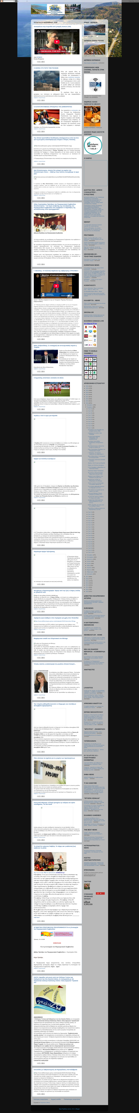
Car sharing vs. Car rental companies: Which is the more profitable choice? (93, 657)
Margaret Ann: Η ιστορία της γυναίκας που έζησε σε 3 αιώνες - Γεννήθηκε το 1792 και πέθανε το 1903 (93, 723)
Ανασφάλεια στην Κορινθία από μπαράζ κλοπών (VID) (52, 26)
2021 (87, 396)
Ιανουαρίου (90, 574)
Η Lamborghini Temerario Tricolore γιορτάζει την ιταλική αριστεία (93, 225)
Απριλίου (89, 567)
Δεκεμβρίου (90, 405)
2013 (87, 585)
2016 (87, 578)
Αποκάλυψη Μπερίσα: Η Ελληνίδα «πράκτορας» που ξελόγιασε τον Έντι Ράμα (93, 852)
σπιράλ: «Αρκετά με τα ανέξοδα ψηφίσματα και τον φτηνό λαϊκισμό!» (93, 833)
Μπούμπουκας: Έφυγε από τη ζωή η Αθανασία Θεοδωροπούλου (93, 307)
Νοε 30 (90, 408)
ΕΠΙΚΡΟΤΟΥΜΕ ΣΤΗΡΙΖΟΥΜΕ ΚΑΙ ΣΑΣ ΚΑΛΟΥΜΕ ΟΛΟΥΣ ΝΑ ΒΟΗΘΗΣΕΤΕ (94, 316)
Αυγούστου (90, 559)
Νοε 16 (90, 520)
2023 (87, 392)
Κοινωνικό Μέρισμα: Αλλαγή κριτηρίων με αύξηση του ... (95, 494)
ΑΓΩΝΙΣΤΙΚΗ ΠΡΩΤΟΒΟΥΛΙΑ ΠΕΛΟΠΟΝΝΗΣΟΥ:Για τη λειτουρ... (95, 501)
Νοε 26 (90, 417)
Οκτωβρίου (90, 555)
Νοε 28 (90, 413)
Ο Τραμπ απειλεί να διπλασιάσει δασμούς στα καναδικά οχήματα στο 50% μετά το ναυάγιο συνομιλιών (94, 617)
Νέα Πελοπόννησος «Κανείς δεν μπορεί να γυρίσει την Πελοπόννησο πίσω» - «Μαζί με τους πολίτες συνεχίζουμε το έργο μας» (56, 172)
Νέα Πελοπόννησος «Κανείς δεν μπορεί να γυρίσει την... (96, 446)
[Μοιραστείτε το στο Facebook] (42, 62)
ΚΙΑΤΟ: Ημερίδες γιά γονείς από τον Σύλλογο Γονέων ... (96, 505)
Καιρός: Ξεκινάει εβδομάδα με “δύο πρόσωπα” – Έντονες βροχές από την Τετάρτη (93, 239)
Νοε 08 (90, 537)
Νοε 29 (90, 411)
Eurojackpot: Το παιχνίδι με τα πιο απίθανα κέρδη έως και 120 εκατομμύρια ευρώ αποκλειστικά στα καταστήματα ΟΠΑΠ (94, 745)
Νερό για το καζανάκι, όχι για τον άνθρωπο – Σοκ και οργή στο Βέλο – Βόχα (93, 248)
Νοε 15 (90, 522)
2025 (87, 388)
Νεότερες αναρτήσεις (41, 1099)
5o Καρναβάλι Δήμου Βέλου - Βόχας (93, 291)
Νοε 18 (90, 516)
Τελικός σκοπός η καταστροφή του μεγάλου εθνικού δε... (95, 483)
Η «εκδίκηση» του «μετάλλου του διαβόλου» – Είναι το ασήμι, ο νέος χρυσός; (93, 629)
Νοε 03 (90, 548)
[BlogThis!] (39, 62)
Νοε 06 (90, 541)
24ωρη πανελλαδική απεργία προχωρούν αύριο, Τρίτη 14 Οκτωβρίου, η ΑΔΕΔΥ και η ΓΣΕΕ (94, 244)
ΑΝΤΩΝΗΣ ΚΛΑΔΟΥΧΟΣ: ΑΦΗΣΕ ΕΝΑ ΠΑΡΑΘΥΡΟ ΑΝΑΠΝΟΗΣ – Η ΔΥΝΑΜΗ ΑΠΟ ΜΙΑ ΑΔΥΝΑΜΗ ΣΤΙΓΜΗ (94, 864)
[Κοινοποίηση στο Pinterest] (44, 62)
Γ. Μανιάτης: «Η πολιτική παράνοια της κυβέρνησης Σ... (96, 453)
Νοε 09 (90, 535)
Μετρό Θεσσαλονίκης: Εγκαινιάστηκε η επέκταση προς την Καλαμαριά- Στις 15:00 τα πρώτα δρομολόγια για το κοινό (94, 838)
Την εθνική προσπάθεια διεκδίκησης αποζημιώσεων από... (95, 442)
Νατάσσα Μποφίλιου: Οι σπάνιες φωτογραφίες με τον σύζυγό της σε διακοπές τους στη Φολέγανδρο (93, 229)
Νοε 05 (90, 543)
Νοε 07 (90, 539)
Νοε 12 (90, 529)
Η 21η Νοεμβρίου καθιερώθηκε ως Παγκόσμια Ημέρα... (96, 468)
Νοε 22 (90, 425)
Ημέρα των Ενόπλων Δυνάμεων (44, 459)
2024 (87, 390)
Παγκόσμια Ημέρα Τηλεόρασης (44, 551)
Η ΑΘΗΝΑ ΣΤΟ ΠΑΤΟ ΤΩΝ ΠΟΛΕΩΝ (46, 68)
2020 (87, 398)
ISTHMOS (39, 57)
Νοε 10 (90, 533)
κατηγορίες (75, 110)
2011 (87, 589)
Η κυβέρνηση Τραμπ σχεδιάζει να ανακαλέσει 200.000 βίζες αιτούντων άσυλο (93, 612)
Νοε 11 (90, 531)
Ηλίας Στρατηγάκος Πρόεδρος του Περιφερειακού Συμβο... (96, 450)
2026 (87, 386)
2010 (87, 591)
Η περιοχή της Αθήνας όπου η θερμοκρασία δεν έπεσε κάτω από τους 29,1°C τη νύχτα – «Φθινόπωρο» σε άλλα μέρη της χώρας (94, 820)
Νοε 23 (90, 423)
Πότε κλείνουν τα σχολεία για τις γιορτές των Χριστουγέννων (54, 758)
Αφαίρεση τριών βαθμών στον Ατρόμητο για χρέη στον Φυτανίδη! (56, 618)
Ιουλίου (89, 561)
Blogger (78, 1109)
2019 (87, 401)
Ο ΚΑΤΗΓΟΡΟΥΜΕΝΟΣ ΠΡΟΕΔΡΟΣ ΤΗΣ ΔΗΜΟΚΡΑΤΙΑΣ (53, 107)
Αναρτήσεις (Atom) (45, 1102)
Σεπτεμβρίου (90, 557)
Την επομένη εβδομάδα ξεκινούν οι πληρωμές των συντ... (96, 487)
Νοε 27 (90, 415)
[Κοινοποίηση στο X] (41, 62)
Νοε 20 (90, 512)
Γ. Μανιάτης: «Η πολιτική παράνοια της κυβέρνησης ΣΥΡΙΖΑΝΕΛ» (56, 271)
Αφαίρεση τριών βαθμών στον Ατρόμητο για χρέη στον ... (95, 477)
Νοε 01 (90, 552)
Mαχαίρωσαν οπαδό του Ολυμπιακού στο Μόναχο (51, 638)
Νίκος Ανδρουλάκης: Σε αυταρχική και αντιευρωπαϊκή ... (96, 457)
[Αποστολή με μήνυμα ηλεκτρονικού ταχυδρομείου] (38, 62)
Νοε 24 (90, 421)
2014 (87, 583)
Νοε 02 (90, 550)
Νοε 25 (90, 419)
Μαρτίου (89, 569)
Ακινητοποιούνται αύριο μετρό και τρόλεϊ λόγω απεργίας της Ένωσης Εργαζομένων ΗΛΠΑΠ (94, 295)
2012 (87, 587)
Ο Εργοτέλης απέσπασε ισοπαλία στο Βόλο (49, 378)
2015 (87, 581)
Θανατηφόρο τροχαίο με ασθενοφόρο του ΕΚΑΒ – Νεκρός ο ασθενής (94, 824)
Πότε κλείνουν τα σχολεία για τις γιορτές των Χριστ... (96, 490)
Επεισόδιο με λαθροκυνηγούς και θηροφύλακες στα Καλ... (96, 509)
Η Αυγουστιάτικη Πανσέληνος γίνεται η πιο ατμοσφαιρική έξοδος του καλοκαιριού (94, 643)
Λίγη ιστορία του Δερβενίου (90, 63)
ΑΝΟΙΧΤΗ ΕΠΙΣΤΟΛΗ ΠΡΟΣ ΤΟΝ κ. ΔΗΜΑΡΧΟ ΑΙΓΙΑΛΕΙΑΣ (93, 732)
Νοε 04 (90, 546)
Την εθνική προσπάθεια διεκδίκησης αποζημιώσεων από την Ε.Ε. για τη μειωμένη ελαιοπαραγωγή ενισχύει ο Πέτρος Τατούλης (56, 138)
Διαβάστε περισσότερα (39, 97)
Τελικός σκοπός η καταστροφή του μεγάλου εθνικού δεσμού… (55, 664)
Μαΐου (88, 565)
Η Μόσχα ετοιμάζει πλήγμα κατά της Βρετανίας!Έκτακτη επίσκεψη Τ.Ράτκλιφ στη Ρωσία (94, 802)
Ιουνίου (89, 563)
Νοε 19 (90, 514)
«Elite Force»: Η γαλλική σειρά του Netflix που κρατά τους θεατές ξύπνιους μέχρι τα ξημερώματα (94, 639)
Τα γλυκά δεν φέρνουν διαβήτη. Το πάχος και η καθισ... (96, 497)
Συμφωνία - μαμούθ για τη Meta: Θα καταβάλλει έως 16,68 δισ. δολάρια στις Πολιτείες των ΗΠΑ (94, 769)
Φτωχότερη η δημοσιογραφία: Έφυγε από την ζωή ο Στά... (95, 473)
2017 (87, 576)
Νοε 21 (90, 428)
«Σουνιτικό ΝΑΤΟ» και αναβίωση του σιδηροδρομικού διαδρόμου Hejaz (93, 763)
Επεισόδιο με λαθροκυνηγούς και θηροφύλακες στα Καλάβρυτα (55, 1069)
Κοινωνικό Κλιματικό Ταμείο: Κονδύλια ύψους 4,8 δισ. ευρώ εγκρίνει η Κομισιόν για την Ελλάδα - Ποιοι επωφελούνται (94, 696)
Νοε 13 (90, 527)
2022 (87, 394)
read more (36, 917)
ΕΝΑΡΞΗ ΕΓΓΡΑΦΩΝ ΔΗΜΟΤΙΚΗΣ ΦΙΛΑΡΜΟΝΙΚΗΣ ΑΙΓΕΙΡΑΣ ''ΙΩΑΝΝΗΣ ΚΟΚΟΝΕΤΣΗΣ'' (93, 602)
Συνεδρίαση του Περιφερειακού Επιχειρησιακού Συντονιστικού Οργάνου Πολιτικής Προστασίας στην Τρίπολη (94, 662)
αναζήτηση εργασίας (74, 77)
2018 (87, 403)
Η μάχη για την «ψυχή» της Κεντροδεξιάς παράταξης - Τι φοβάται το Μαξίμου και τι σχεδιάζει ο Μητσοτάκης (94, 692)
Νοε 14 (90, 524)
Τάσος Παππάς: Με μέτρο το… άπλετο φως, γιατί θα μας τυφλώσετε (94, 750)
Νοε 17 (90, 518)
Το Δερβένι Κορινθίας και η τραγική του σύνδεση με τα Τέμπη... (93, 707)
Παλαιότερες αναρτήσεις (72, 1099)
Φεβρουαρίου (90, 572)
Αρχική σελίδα (56, 1099)
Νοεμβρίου (90, 407)
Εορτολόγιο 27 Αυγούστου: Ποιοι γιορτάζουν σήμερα (92, 260)
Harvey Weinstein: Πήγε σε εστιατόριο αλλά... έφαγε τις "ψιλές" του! (93, 289)
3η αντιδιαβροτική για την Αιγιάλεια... (93, 735)
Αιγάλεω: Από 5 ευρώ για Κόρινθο (45, 415)
